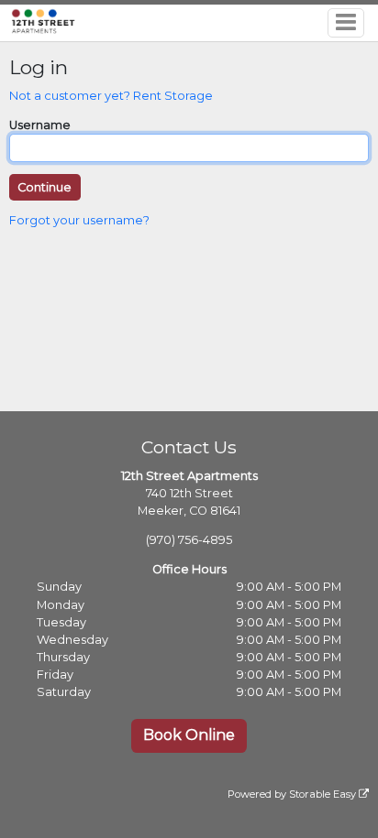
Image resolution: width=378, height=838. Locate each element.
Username (40, 125)
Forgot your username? (79, 220)
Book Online (189, 735)
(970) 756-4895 (189, 540)
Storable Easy (324, 794)
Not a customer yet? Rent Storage (111, 96)
